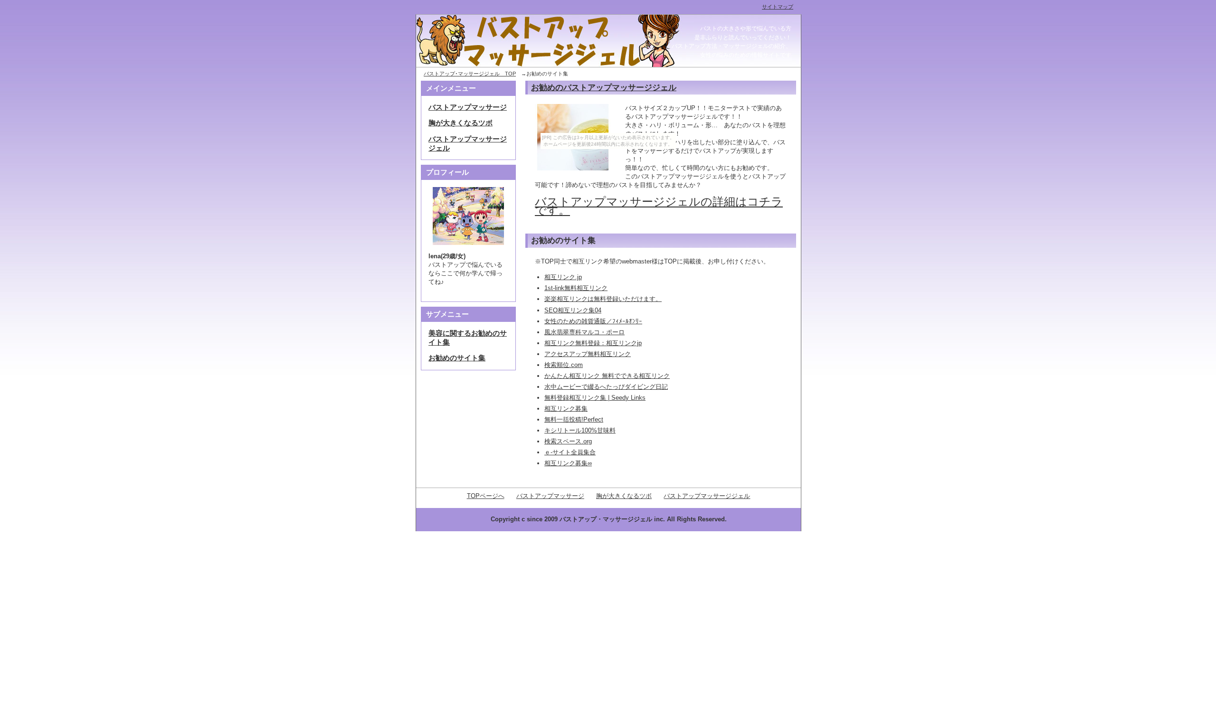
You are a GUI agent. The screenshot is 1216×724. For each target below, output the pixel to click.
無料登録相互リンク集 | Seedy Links (595, 397)
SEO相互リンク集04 (572, 310)
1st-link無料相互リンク (576, 287)
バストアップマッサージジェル (707, 495)
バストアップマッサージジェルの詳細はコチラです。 (659, 205)
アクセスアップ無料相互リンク (587, 353)
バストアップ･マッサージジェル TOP (470, 73)
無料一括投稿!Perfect (573, 419)
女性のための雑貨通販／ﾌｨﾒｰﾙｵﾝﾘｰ (593, 321)
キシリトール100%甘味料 (580, 430)
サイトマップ (777, 6)
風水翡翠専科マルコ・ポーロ (584, 332)
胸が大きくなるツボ (460, 123)
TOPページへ (485, 495)
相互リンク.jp (563, 277)
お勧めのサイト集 (456, 358)
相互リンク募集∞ (568, 463)
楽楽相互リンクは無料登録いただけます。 (603, 298)
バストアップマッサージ (467, 107)
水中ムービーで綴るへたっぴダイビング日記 (606, 386)
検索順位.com (563, 364)
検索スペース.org (568, 441)
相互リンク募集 (566, 408)
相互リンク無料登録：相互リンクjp (593, 343)
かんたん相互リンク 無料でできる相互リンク (607, 375)
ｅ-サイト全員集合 (570, 452)
